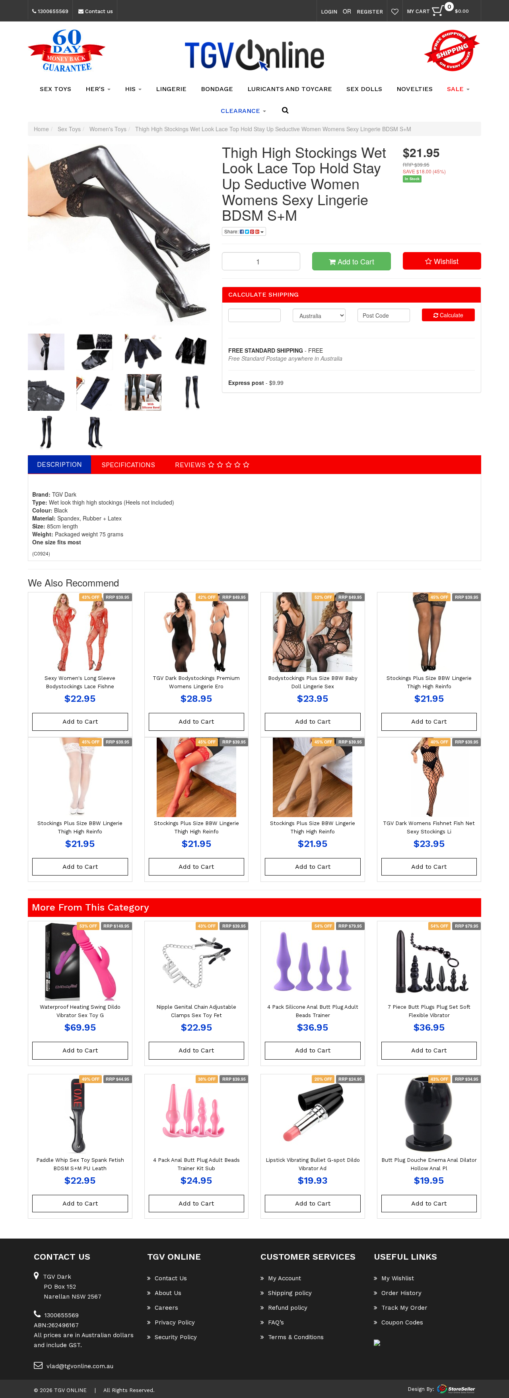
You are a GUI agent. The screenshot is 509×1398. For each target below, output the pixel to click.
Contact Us (171, 1278)
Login (329, 12)
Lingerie (171, 89)
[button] (442, 261)
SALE (456, 89)
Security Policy (176, 1337)
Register (370, 12)
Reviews (191, 465)
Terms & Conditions (296, 1337)
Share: (232, 231)
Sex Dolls (364, 89)
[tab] (60, 464)
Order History (401, 1293)
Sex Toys (55, 89)
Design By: (421, 1389)
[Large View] (46, 352)
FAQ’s (276, 1322)
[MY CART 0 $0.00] (473, 13)
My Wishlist (397, 1278)
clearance (241, 111)
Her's (96, 89)
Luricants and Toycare (289, 89)
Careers (166, 1307)
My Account (284, 1278)
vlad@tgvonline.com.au (80, 1366)
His (131, 89)
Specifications (128, 465)
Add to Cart (355, 261)
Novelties (414, 89)
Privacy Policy (175, 1322)
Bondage (217, 89)
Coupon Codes (402, 1322)
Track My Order (404, 1307)
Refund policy (287, 1307)
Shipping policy (290, 1293)
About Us (168, 1293)
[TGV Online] (254, 55)
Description (59, 464)
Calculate (450, 315)
